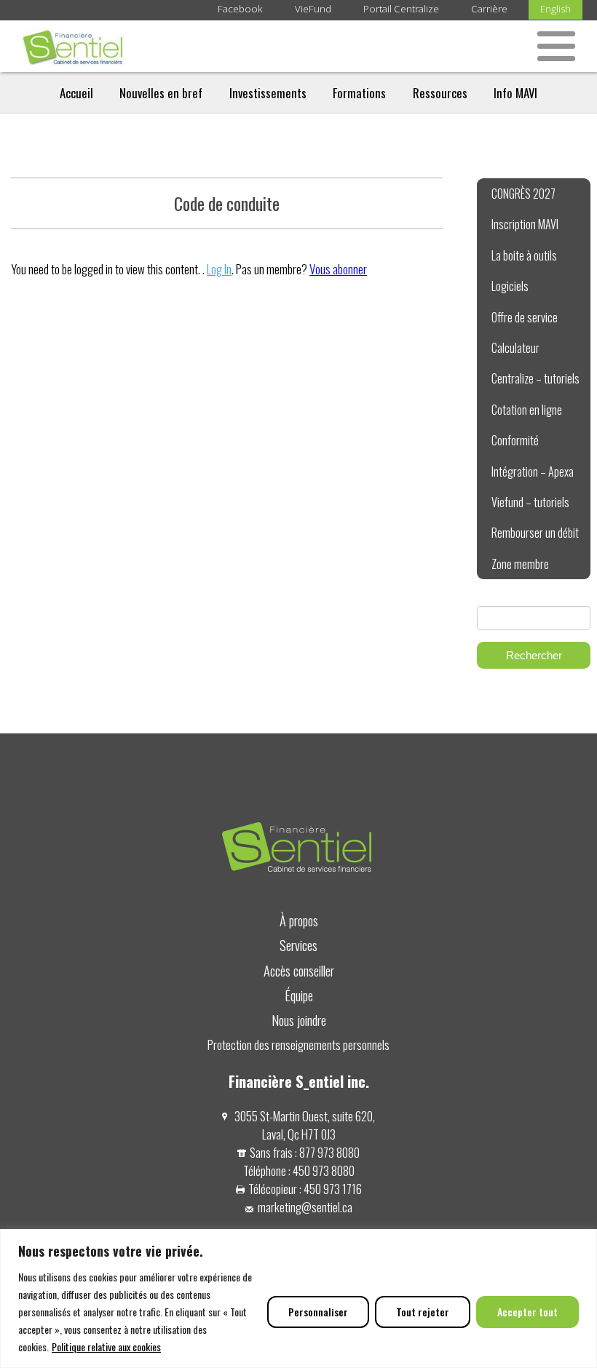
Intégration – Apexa (532, 471)
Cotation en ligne (526, 409)
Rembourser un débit (535, 532)
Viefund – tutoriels (530, 502)
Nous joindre (299, 1020)
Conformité (515, 440)
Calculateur (515, 348)
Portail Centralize (401, 8)
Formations (359, 93)
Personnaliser (318, 1311)
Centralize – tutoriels (535, 378)
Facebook (240, 8)
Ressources (440, 93)
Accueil (76, 93)
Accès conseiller (299, 970)
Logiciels (510, 286)
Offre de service (524, 317)
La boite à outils (524, 255)
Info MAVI (515, 93)
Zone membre (520, 564)
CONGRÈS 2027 (523, 193)
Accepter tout (527, 1311)
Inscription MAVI (524, 224)
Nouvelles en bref (160, 93)
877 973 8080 (329, 1152)
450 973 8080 (324, 1170)
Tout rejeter (422, 1311)
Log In (219, 269)
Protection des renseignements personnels (298, 1044)
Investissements (268, 93)
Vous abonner (338, 269)
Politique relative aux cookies (106, 1346)
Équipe (299, 995)
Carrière (489, 8)
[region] (298, 1298)
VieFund (313, 8)
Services (298, 945)
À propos (299, 920)
